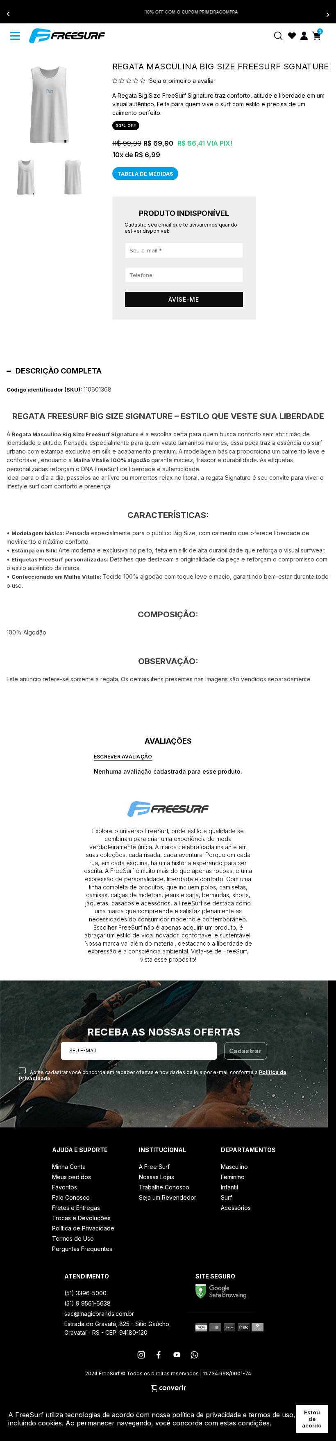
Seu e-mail (83, 1050)
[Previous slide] (13, 14)
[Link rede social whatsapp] (194, 1354)
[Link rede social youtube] (177, 1354)
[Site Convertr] (168, 1388)
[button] (26, 177)
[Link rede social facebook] (159, 1354)
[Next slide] (323, 14)
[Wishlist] (292, 36)
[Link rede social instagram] (141, 1354)
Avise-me (183, 299)
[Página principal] (67, 35)
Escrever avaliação (123, 757)
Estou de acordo (312, 1419)
